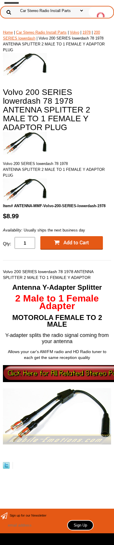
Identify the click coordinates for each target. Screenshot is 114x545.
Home (8, 32)
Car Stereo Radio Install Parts (41, 32)
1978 (86, 32)
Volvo (74, 32)
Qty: (7, 243)
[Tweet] (6, 467)
